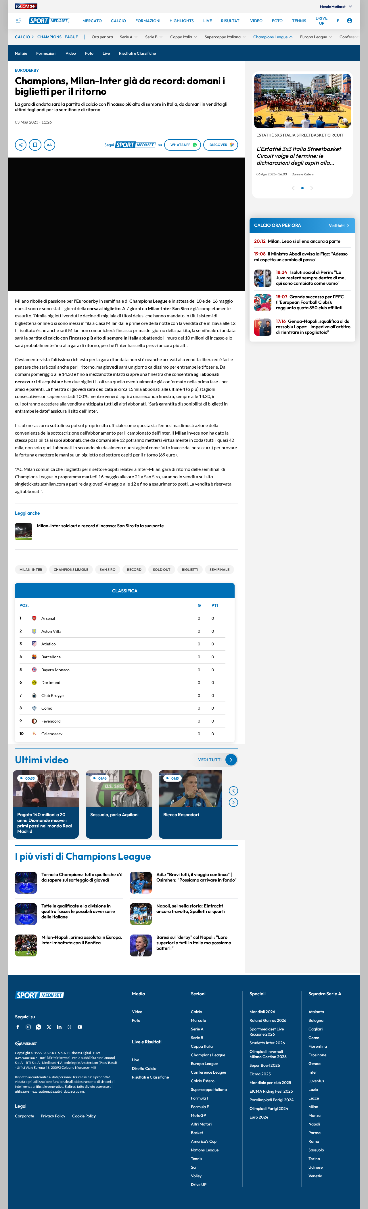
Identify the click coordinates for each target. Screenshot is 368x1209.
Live (135, 1059)
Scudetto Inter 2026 (267, 1042)
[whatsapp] (38, 1027)
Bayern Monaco (55, 669)
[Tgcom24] (26, 6)
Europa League (204, 1063)
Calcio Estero (202, 1080)
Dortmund (50, 682)
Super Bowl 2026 (265, 1065)
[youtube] (80, 1027)
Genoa (314, 1063)
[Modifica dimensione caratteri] (49, 145)
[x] (49, 1027)
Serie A (197, 1029)
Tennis (196, 1158)
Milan (313, 1106)
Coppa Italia (202, 1046)
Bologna (315, 1020)
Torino (314, 1158)
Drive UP (198, 1184)
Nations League (204, 1150)
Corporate (24, 1116)
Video (137, 1011)
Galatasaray (51, 733)
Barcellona (51, 656)
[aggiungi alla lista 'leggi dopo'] (35, 145)
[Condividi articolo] (20, 145)
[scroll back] (233, 790)
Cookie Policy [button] (84, 1116)
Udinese (315, 1167)
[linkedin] (59, 1027)
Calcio (196, 1011)
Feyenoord (51, 721)
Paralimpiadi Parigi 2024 (272, 1099)
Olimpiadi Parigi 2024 (269, 1108)
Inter (312, 1072)
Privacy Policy (53, 1116)
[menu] (18, 20)
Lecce (313, 1098)
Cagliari (315, 1029)
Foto (136, 1020)
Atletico (48, 643)
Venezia (315, 1175)
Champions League (208, 1055)
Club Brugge (52, 695)
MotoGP (198, 1115)
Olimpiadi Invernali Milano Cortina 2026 (268, 1054)
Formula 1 (199, 1098)
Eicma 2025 (260, 1074)
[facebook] (18, 1027)
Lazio (313, 1089)
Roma (313, 1141)
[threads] (69, 1027)
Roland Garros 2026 (268, 1020)
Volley (196, 1175)
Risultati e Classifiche (150, 1077)
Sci (193, 1167)
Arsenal (48, 618)
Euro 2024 (259, 1117)
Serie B (197, 1037)
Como (46, 708)
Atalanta (316, 1011)
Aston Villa (51, 631)
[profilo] (349, 20)
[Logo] (50, 20)
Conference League (208, 1072)
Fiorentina (317, 1046)
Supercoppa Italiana (209, 1089)
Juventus (316, 1080)
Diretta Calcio (144, 1068)
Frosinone (317, 1055)
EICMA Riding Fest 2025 (271, 1091)
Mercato (198, 1020)
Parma (314, 1132)
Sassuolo (316, 1150)
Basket (197, 1132)
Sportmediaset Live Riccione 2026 (267, 1031)
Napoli (314, 1124)
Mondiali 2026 (262, 1011)
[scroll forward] (233, 802)
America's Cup (203, 1141)
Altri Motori (201, 1124)
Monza (314, 1115)
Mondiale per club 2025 (270, 1082)
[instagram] (28, 1027)
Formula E (200, 1106)
